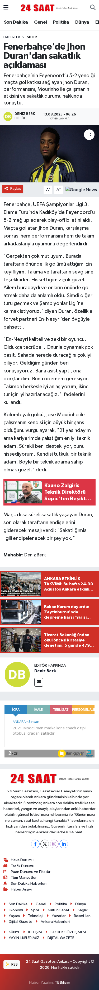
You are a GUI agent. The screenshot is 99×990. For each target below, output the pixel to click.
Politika (61, 22)
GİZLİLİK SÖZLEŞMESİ (68, 932)
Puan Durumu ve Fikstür (30, 872)
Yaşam (14, 916)
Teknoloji (35, 916)
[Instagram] (54, 844)
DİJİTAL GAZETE (61, 938)
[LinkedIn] (63, 844)
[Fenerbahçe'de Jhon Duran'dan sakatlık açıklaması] (49, 154)
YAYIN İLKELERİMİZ (24, 938)
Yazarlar (59, 916)
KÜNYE (14, 932)
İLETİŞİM (35, 932)
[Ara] (93, 7)
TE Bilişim (62, 982)
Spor (32, 37)
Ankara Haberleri (55, 922)
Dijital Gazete (20, 922)
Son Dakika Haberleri (28, 884)
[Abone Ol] (81, 189)
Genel (40, 22)
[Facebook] (35, 844)
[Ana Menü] (5, 8)
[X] (44, 844)
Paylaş (15, 189)
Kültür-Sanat (58, 910)
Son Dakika (16, 22)
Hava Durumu (22, 860)
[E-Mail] (38, 682)
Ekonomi (16, 910)
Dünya (82, 22)
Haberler (11, 37)
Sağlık (83, 910)
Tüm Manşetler (24, 878)
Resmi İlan (82, 916)
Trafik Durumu (22, 866)
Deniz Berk (45, 671)
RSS (14, 964)
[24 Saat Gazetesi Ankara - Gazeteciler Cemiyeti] (49, 7)
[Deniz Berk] (17, 674)
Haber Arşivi (21, 889)
